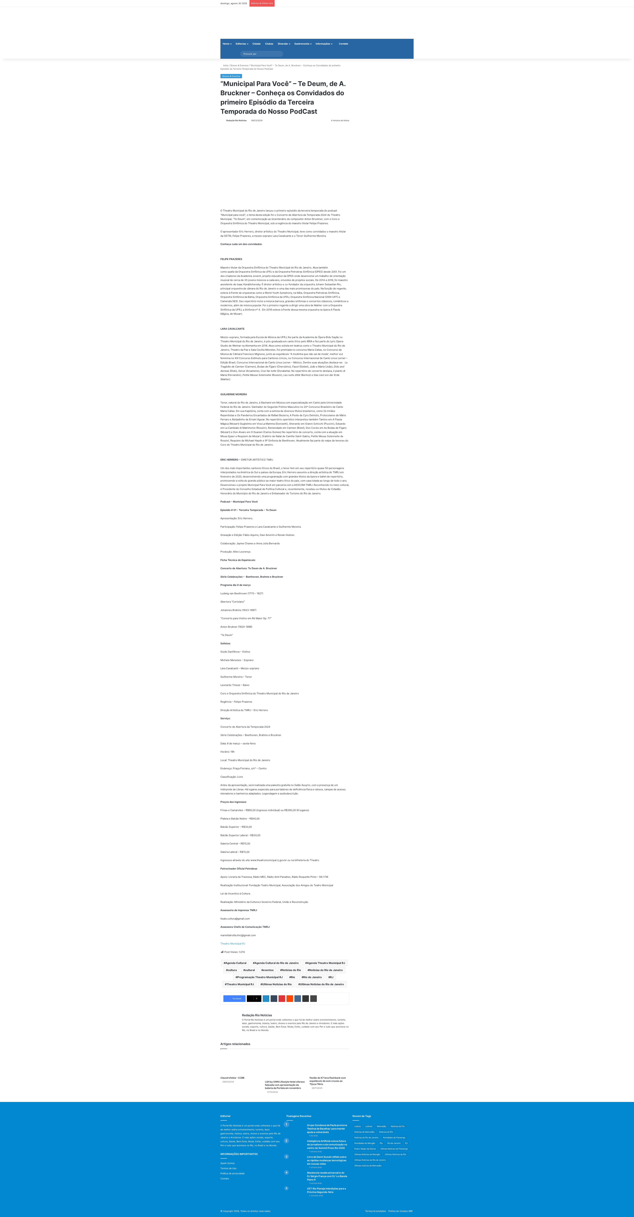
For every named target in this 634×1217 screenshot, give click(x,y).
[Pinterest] (282, 998)
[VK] (297, 998)
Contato (343, 43)
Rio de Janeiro (312, 977)
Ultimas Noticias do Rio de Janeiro (322, 984)
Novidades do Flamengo (394, 1137)
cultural (250, 970)
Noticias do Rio (291, 970)
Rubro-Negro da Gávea (365, 1148)
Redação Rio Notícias (236, 120)
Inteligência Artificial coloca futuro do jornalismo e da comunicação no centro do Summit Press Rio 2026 (327, 1144)
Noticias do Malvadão (364, 1132)
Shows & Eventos (239, 65)
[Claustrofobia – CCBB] (240, 1063)
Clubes (269, 43)
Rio (293, 977)
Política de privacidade (232, 1173)
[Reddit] (289, 998)
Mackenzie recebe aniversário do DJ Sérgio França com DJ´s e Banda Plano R (327, 1176)
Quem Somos (227, 1163)
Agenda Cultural (235, 963)
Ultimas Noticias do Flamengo (394, 1148)
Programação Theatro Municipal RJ (260, 977)
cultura (232, 970)
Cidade (256, 43)
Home (226, 43)
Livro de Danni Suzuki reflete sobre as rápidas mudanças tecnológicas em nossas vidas (326, 1160)
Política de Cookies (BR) (400, 1211)
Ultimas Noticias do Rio (277, 984)
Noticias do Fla (398, 1126)
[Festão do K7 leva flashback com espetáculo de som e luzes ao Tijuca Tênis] (329, 1063)
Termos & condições (375, 1211)
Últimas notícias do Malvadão (368, 1165)
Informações (323, 43)
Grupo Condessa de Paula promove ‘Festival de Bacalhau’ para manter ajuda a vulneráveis (327, 1128)
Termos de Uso (228, 1168)
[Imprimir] (313, 998)
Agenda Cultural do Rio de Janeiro (277, 963)
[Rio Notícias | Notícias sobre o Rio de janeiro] (241, 23)
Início (226, 65)
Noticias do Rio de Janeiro (326, 970)
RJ (331, 977)
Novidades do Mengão (364, 1143)
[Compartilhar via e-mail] (305, 998)
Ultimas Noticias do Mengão (367, 1154)
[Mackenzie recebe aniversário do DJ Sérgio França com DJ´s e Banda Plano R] (295, 1177)
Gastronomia (301, 43)
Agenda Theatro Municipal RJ (326, 963)
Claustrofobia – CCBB (232, 1077)
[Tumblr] (274, 998)
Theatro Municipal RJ (232, 943)
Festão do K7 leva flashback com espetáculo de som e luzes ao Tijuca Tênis (328, 1080)
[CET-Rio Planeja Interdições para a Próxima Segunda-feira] (295, 1193)
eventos (268, 970)
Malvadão (381, 1126)
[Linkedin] (266, 998)
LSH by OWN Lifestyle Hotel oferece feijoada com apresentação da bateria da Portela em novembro (285, 1084)
